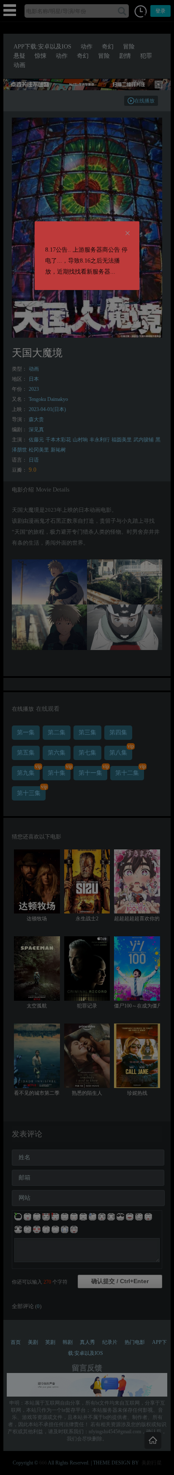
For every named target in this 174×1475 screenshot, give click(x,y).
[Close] (127, 233)
